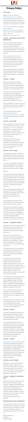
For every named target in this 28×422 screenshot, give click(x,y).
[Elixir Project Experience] (14, 2)
